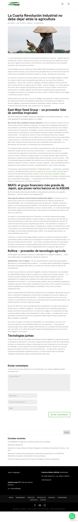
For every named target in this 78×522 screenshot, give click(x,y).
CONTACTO (34, 500)
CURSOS (43, 500)
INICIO (11, 497)
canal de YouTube (45, 174)
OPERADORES (62, 497)
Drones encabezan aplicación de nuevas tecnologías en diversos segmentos (33, 459)
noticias (29, 23)
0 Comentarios (39, 23)
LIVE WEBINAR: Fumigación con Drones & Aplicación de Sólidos (29, 442)
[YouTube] (40, 505)
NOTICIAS (51, 497)
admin (13, 23)
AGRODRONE (20, 497)
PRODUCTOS (41, 497)
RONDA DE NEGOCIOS (15, 445)
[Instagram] (44, 505)
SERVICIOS (31, 497)
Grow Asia (13, 78)
